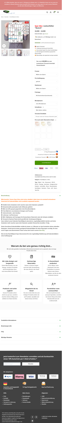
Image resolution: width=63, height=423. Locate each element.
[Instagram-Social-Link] (36, 417)
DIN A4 (36, 184)
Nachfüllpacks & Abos (14, 16)
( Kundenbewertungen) (48, 42)
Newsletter (6, 400)
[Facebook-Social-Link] (32, 417)
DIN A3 (53, 182)
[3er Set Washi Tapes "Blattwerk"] (37, 130)
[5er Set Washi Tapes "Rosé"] (37, 136)
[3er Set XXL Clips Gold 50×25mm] (43, 124)
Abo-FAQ (41, 230)
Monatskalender (53, 186)
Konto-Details (27, 402)
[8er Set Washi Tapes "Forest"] (49, 136)
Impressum (45, 400)
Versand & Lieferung (9, 402)
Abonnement (48, 182)
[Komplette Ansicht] (4, 46)
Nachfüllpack (38, 188)
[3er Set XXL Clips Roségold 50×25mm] (37, 124)
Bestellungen (26, 396)
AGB (43, 396)
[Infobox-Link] (31, 263)
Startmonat (38, 85)
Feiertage (37, 92)
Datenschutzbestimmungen (13, 421)
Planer (48, 188)
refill (52, 188)
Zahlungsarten (7, 404)
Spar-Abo (37, 190)
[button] (2, 34)
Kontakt (5, 398)
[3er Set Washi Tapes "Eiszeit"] (43, 130)
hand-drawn (46, 184)
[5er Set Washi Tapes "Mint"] (43, 136)
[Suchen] (47, 12)
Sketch (55, 188)
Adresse (25, 400)
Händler (44, 404)
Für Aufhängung (39, 78)
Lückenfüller (42, 186)
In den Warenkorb (46, 162)
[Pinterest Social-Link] (32, 420)
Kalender (6, 16)
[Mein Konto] (50, 12)
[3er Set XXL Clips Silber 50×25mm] (49, 124)
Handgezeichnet (53, 184)
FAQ (4, 396)
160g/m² (39, 182)
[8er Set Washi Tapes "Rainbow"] (37, 141)
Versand (46, 33)
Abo (43, 182)
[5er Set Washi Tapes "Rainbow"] (49, 130)
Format (37, 71)
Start (2, 16)
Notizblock (44, 188)
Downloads (26, 398)
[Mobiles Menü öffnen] (58, 12)
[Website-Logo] (9, 12)
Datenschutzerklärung (48, 398)
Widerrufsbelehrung (47, 402)
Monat (47, 186)
